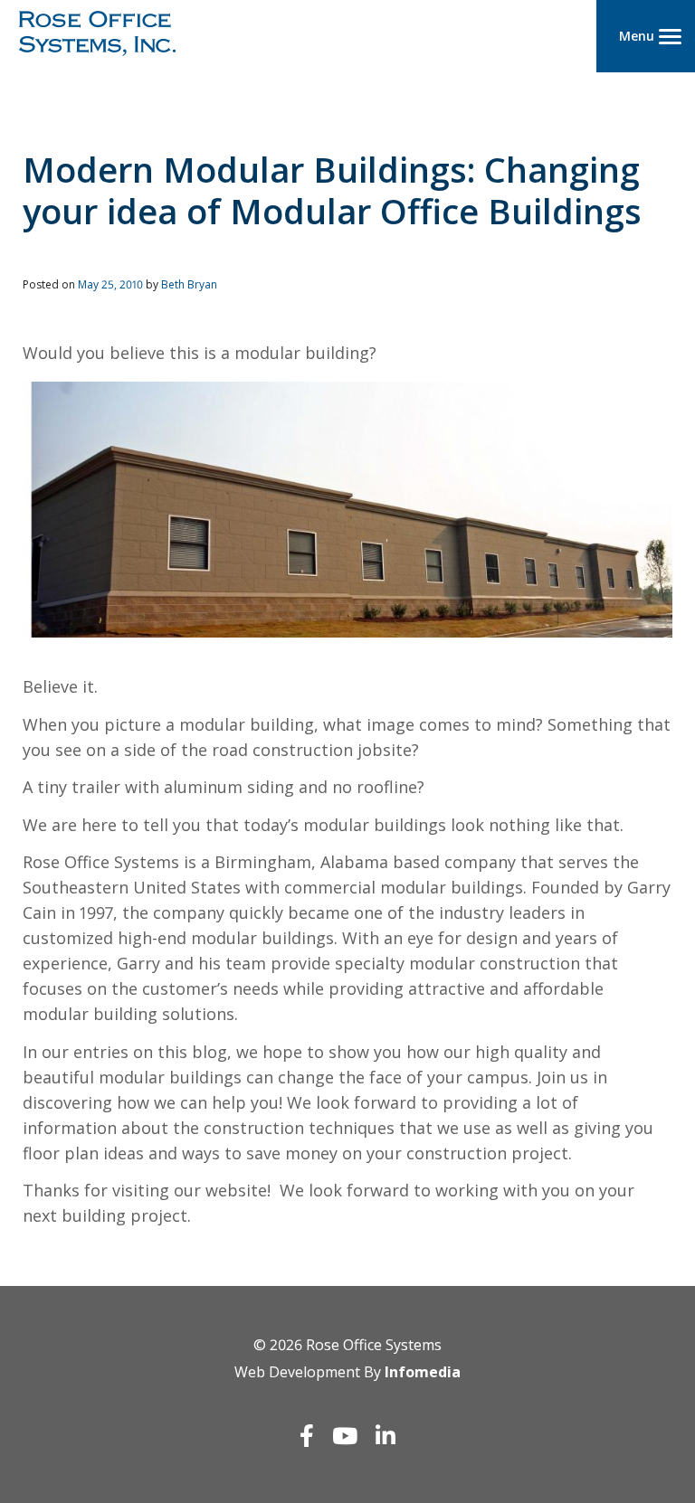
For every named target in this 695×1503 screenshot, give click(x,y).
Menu (636, 35)
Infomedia (423, 1372)
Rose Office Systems (374, 1345)
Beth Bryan (189, 284)
